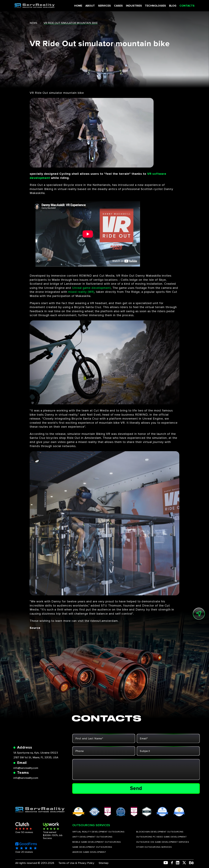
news (33, 23)
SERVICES (104, 5)
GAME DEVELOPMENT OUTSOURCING (92, 847)
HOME (78, 5)
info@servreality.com (25, 768)
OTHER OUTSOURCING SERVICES (154, 847)
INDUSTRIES (134, 5)
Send (136, 788)
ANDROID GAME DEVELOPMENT (89, 852)
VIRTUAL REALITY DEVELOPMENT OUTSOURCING (98, 831)
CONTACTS (186, 5)
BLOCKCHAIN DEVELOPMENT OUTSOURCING (159, 831)
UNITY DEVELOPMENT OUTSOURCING (92, 836)
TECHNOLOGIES (155, 5)
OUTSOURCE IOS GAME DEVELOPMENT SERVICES (162, 842)
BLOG (172, 5)
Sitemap (103, 863)
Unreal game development (91, 288)
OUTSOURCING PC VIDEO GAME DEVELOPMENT (161, 836)
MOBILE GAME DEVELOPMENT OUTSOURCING (96, 842)
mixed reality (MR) (81, 292)
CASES (118, 5)
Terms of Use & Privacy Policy (76, 863)
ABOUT (90, 5)
